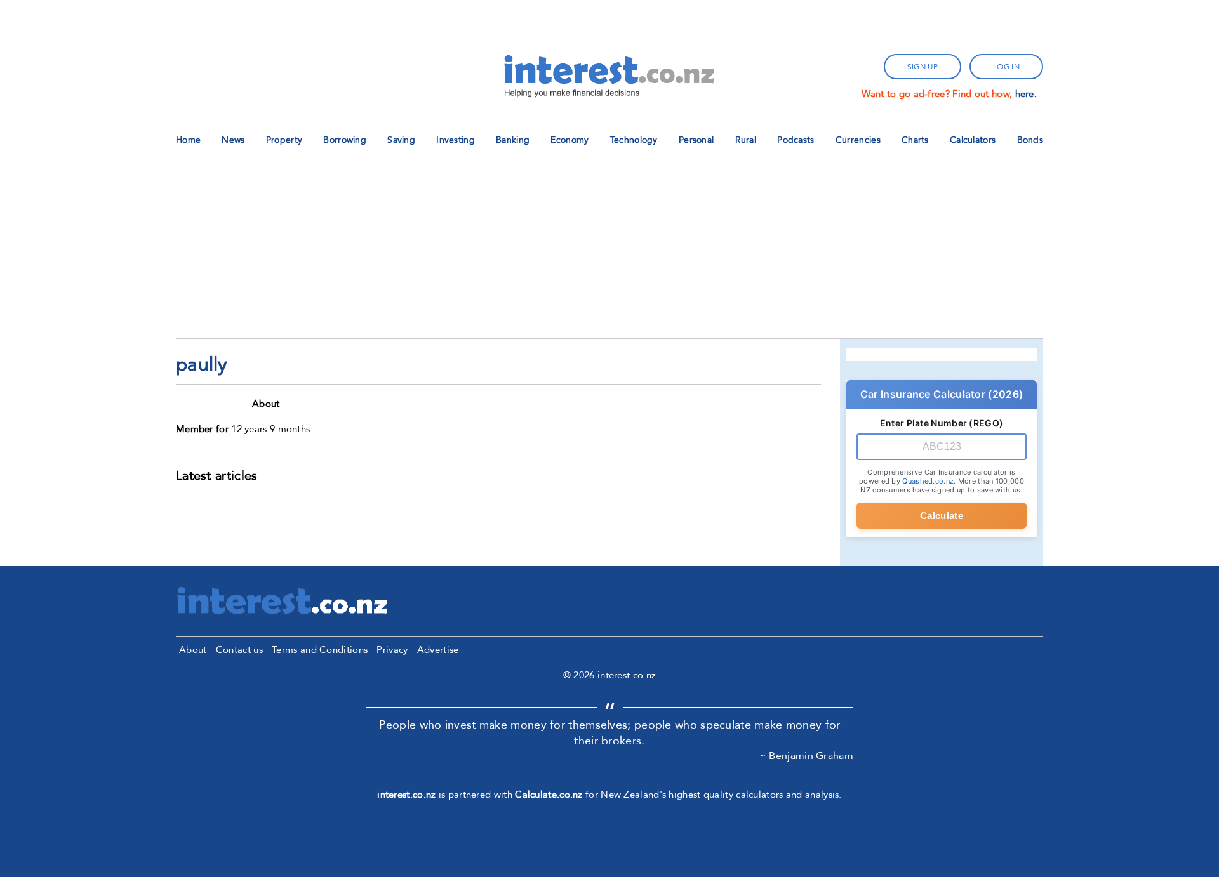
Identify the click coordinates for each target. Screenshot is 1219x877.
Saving (401, 140)
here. (1026, 94)
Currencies (858, 140)
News (233, 140)
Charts (915, 140)
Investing (455, 140)
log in (1006, 67)
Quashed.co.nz (928, 481)
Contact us (239, 649)
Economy (569, 140)
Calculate (941, 515)
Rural (746, 140)
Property (284, 140)
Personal (696, 140)
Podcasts (795, 140)
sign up (922, 67)
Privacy (392, 649)
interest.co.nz (406, 794)
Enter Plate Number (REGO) (942, 423)
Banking (513, 140)
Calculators (973, 140)
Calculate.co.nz (549, 794)
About (193, 649)
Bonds (1030, 140)
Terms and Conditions (320, 649)
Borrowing (344, 140)
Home (188, 140)
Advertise (438, 649)
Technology (634, 140)
